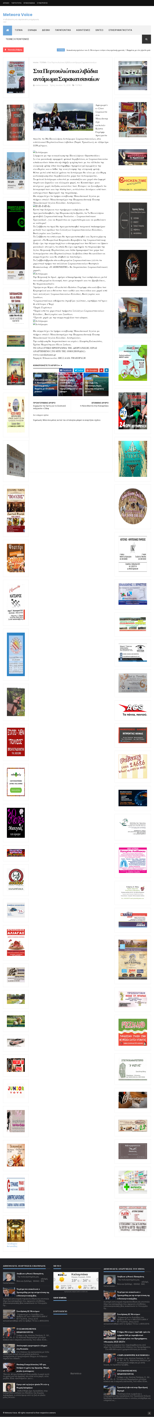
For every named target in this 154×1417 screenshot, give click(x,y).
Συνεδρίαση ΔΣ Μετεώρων (28, 1311)
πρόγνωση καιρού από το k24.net (76, 1291)
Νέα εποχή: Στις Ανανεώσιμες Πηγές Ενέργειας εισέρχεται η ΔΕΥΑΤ (94, 387)
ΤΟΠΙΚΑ (19, 30)
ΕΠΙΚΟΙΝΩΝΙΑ (29, 3)
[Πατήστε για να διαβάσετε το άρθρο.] (133, 1007)
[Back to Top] (149, 1413)
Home (35, 62)
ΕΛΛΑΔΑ (32, 30)
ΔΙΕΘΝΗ (46, 30)
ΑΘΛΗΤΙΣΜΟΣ (83, 30)
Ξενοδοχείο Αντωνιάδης (12, 1245)
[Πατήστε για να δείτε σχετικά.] (16, 890)
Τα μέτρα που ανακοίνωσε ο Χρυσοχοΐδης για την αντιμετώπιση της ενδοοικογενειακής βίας (33, 1292)
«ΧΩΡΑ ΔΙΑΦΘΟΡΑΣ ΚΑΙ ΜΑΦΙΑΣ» (133, 1355)
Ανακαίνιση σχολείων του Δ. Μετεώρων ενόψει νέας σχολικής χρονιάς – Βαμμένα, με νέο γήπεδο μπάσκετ (76, 50)
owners (52, 1413)
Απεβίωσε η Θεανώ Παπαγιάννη (30, 1273)
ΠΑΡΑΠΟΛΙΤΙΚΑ (63, 30)
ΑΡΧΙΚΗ (6, 3)
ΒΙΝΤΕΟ (99, 30)
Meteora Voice (17, 14)
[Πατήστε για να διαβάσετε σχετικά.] (16, 140)
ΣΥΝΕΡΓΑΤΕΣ (42, 3)
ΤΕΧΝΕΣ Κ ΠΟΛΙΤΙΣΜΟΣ (17, 39)
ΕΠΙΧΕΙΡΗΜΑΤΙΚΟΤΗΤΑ (120, 30)
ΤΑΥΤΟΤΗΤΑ (16, 3)
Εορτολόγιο (76, 1373)
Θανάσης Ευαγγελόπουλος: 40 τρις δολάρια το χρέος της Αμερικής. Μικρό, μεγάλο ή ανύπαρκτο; (33, 1367)
